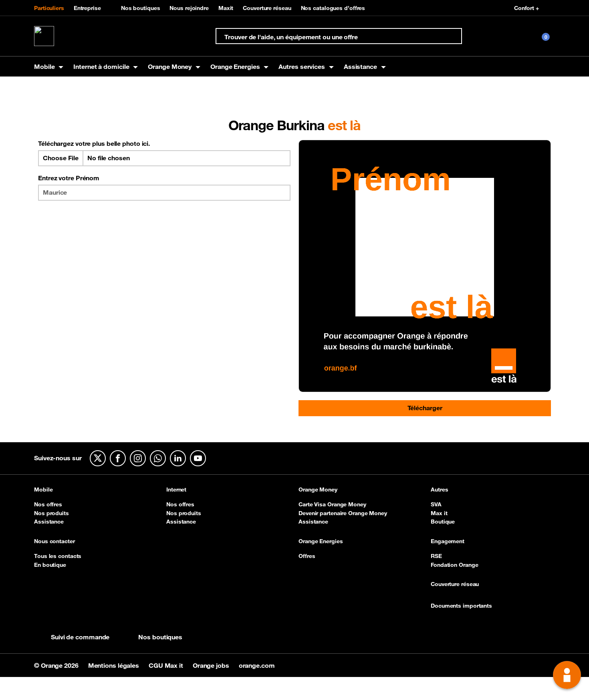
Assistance (49, 521)
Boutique (443, 521)
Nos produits (51, 513)
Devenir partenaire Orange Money (343, 513)
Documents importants (461, 606)
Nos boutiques (140, 8)
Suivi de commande (80, 637)
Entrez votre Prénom (68, 177)
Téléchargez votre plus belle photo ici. (94, 143)
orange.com (257, 665)
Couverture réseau (267, 8)
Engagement (447, 541)
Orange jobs (212, 665)
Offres (307, 556)
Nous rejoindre (189, 8)
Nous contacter (54, 541)
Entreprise (87, 8)
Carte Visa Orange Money (332, 504)
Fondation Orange (454, 564)
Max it (439, 513)
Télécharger (424, 408)
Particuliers (49, 8)
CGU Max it (167, 665)
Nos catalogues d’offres (333, 8)
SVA (436, 504)
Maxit (226, 8)
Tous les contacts (57, 556)
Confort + (526, 8)
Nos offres (48, 504)
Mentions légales (114, 665)
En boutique (50, 564)
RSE (436, 556)
